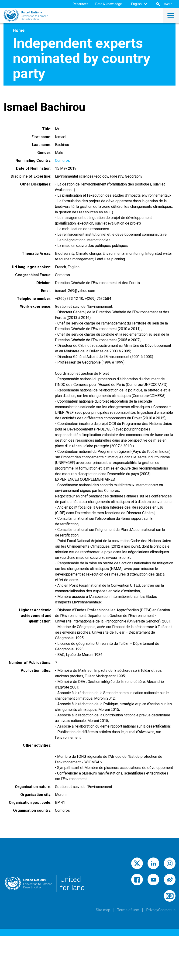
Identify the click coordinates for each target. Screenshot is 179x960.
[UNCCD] (25, 15)
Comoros (62, 160)
